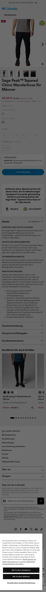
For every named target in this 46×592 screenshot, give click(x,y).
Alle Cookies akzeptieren (21, 570)
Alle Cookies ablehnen (21, 576)
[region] (21, 562)
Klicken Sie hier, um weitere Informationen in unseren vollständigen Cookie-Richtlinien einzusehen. (19, 561)
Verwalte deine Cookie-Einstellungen (21, 583)
